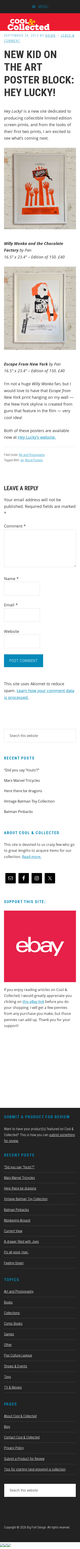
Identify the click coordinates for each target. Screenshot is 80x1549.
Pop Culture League (18, 1355)
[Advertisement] (37, 1069)
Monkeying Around (17, 1220)
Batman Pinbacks (18, 811)
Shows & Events (15, 1366)
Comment (15, 526)
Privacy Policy (14, 1448)
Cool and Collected (40, 24)
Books (8, 1302)
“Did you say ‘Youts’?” (21, 770)
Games (9, 1334)
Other (8, 1345)
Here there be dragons (23, 790)
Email (11, 604)
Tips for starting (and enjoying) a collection (35, 1469)
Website (11, 631)
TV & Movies (13, 1387)
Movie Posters (34, 460)
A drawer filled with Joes (21, 1242)
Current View (13, 1231)
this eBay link (33, 1001)
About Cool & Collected (20, 1416)
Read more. (31, 856)
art (22, 460)
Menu (43, 6)
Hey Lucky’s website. (37, 437)
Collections (12, 1313)
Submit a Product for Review (24, 1459)
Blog (7, 1427)
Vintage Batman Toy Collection (29, 801)
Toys (7, 1377)
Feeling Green (14, 1263)
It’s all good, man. (16, 1252)
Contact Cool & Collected (22, 1437)
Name (11, 578)
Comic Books (13, 1323)
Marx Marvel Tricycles (22, 780)
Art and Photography (32, 455)
